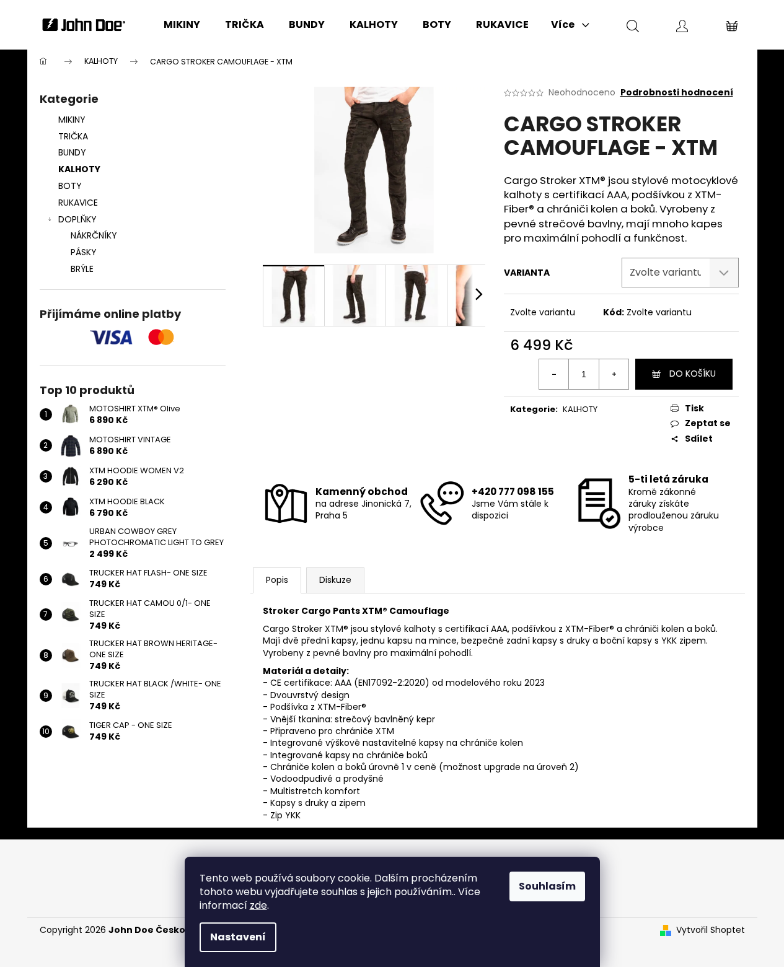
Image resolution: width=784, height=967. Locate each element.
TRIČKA (73, 136)
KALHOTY (79, 169)
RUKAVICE (78, 202)
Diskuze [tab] (335, 580)
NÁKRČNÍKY (94, 235)
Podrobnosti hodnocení (676, 92)
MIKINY (72, 119)
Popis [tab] (277, 580)
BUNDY (72, 152)
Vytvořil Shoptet (710, 930)
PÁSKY (84, 252)
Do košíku (692, 373)
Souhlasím (547, 886)
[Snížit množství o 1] (554, 374)
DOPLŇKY (77, 219)
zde (258, 905)
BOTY (70, 186)
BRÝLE (82, 269)
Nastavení (238, 937)
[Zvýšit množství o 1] (613, 374)
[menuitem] (182, 25)
